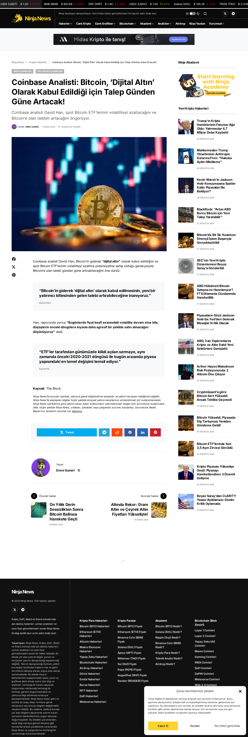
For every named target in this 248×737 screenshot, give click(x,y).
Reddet (195, 726)
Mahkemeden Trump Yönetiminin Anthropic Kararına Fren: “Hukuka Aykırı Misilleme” (214, 156)
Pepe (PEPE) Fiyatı (129, 669)
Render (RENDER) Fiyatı (133, 680)
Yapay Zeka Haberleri (94, 656)
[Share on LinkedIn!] (142, 432)
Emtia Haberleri (90, 679)
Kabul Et (163, 726)
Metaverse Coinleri (207, 679)
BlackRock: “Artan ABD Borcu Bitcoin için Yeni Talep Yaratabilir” (214, 213)
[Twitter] (225, 13)
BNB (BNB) (64, 4)
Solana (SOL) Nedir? (168, 631)
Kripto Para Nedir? (167, 652)
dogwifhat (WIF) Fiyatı (132, 675)
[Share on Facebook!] (17, 261)
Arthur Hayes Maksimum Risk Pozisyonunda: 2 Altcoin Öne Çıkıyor (215, 370)
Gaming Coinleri (205, 656)
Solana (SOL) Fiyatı (130, 647)
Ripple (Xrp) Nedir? (168, 637)
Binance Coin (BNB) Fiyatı (130, 639)
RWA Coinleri (203, 662)
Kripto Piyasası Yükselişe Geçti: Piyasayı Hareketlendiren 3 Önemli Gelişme (216, 472)
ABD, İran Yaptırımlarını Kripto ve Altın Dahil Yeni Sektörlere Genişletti (215, 344)
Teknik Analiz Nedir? (169, 658)
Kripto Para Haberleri (93, 620)
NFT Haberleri (89, 690)
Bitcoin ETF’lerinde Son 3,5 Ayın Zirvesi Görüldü (215, 446)
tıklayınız (77, 411)
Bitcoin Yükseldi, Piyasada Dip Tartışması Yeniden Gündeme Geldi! (216, 421)
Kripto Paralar (127, 620)
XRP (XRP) (106, 4)
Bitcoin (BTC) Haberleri (50, 71)
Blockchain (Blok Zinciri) (206, 622)
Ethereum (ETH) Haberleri (90, 634)
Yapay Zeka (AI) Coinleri (205, 643)
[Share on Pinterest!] (17, 277)
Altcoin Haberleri (91, 641)
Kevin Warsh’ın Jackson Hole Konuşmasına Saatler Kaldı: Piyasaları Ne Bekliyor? (216, 185)
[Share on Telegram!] (104, 432)
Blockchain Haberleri (93, 662)
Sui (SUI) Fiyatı (127, 664)
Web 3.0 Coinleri (206, 684)
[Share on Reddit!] (117, 432)
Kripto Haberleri (38, 62)
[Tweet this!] (17, 269)
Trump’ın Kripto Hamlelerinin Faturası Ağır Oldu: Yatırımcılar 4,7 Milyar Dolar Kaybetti (216, 126)
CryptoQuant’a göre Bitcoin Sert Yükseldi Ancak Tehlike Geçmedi (214, 395)
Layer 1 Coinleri (205, 630)
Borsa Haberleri (90, 684)
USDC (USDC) (149, 4)
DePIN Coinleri (204, 673)
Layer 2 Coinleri (205, 636)
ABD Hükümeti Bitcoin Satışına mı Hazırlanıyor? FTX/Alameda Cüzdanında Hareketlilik (216, 291)
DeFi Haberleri (89, 696)
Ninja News (18, 62)
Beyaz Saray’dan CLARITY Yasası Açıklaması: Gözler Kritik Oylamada (216, 499)
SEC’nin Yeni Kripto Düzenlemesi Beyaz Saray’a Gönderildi (211, 264)
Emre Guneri (65, 470)
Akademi (161, 620)
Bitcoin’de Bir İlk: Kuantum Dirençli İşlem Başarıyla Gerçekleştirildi (216, 238)
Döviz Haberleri (90, 673)
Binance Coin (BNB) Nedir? (168, 645)
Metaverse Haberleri (93, 701)
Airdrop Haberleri (91, 668)
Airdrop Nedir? (165, 664)
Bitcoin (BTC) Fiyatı (130, 626)
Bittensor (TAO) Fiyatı (132, 658)
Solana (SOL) (194, 4)
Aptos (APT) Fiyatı (129, 652)
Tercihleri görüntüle (227, 726)
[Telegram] (233, 13)
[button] (240, 691)
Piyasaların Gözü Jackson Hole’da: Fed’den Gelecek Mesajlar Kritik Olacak (215, 319)
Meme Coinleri (204, 651)
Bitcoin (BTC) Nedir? (168, 626)
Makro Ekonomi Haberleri (90, 649)
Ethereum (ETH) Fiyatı (132, 631)
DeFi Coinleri (203, 668)
